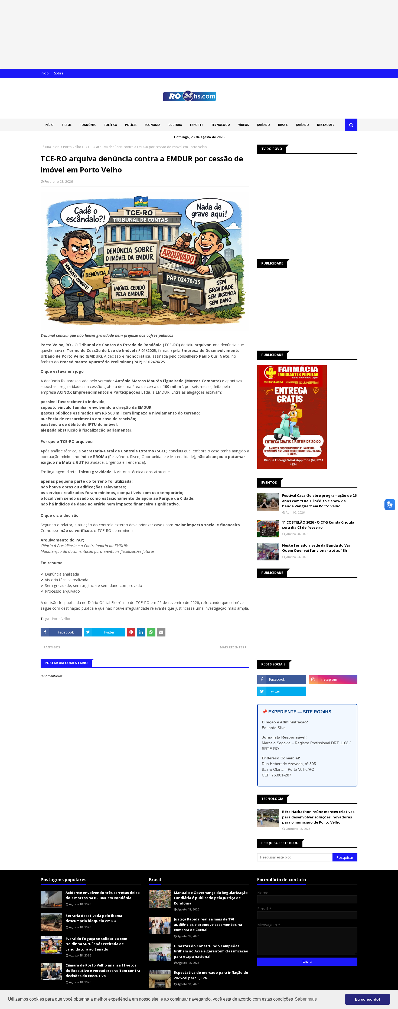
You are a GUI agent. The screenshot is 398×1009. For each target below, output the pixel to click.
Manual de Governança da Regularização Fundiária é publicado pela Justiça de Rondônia (211, 898)
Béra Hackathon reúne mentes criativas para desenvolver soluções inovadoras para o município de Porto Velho (318, 817)
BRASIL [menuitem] (66, 125)
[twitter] (281, 691)
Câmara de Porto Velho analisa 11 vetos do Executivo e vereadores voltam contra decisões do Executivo (103, 970)
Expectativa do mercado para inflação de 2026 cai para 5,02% (211, 975)
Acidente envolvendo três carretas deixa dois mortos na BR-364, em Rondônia (103, 895)
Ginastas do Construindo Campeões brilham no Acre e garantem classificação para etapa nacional (211, 951)
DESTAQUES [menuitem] (325, 125)
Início (45, 73)
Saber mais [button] (306, 999)
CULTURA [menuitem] (175, 125)
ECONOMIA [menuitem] (152, 125)
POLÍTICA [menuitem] (110, 125)
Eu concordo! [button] (367, 999)
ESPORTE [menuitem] (196, 125)
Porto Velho (72, 147)
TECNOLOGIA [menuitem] (220, 125)
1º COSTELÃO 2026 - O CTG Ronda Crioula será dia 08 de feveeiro (318, 525)
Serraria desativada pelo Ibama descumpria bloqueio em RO (94, 918)
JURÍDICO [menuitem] (263, 125)
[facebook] (281, 679)
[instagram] (333, 679)
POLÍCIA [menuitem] (130, 125)
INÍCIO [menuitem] (49, 125)
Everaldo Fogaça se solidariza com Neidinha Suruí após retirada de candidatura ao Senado (96, 944)
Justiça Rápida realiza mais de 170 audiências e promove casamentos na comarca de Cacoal (208, 924)
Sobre (58, 73)
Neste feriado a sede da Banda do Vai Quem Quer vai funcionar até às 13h (316, 548)
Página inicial (50, 147)
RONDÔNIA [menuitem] (88, 125)
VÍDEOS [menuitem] (243, 125)
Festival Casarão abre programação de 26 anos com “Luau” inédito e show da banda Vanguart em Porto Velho (319, 500)
